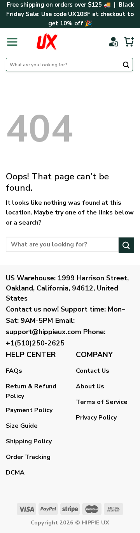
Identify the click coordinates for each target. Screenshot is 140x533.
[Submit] (126, 65)
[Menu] (12, 41)
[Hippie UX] (47, 41)
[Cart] (129, 42)
